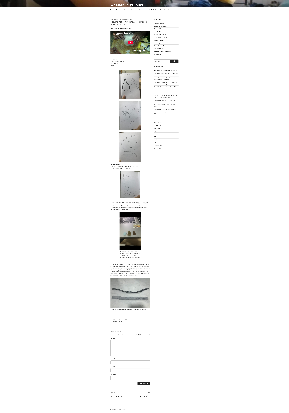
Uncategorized (157, 48)
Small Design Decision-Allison (168, 109)
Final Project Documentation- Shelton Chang (165, 70)
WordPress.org (158, 148)
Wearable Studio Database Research (126, 9)
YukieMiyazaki (117, 321)
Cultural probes (158, 23)
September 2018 (158, 128)
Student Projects (158, 45)
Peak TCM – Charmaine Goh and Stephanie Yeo (165, 86)
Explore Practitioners (159, 26)
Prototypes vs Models (120, 319)
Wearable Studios (126, 5)
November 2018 (158, 122)
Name (112, 359)
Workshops (157, 54)
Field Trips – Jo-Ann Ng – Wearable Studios (164, 95)
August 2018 (157, 131)
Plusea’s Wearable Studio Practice (148, 9)
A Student (128, 19)
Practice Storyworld (159, 34)
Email (112, 367)
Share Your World (158, 40)
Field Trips (156, 29)
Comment (113, 338)
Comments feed (158, 145)
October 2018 (157, 125)
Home (111, 9)
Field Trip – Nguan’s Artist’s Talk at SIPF (164, 97)
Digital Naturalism (165, 9)
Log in (155, 140)
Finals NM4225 (158, 31)
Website (113, 374)
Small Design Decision (159, 43)
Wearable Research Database (161, 51)
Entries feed (157, 142)
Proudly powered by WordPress (118, 409)
